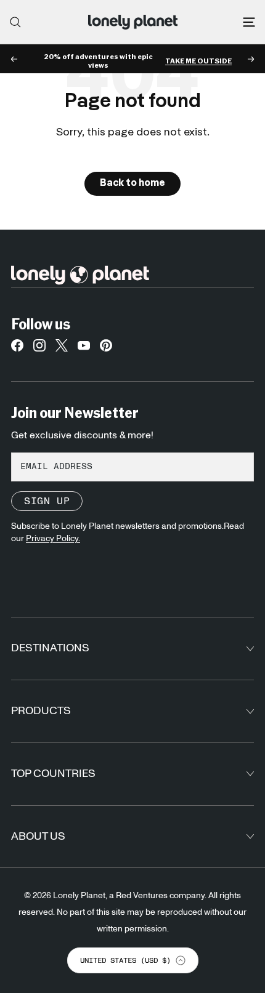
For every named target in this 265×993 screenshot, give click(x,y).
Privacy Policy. (53, 538)
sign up (47, 501)
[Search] (15, 22)
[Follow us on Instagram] (39, 348)
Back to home (132, 183)
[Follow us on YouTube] (84, 348)
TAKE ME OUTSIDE (198, 61)
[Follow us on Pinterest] (106, 348)
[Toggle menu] (249, 22)
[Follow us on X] (61, 348)
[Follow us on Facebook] (17, 348)
